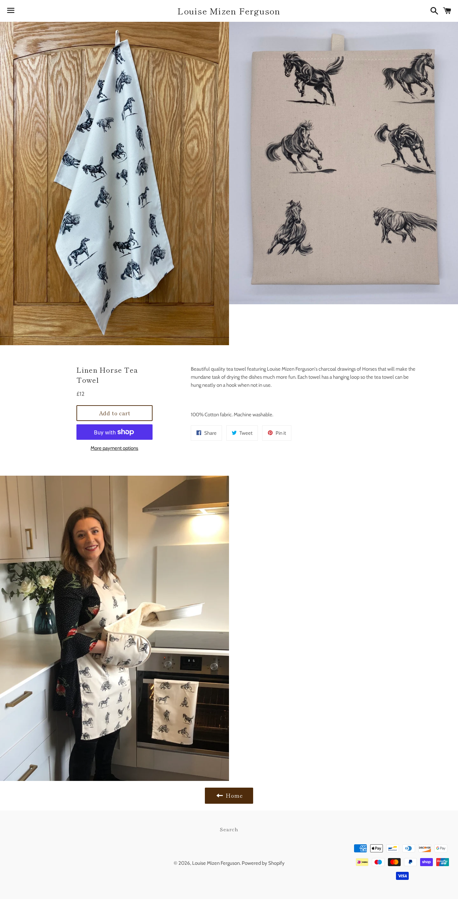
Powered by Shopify (263, 863)
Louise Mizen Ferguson (228, 11)
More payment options (114, 448)
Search (229, 829)
